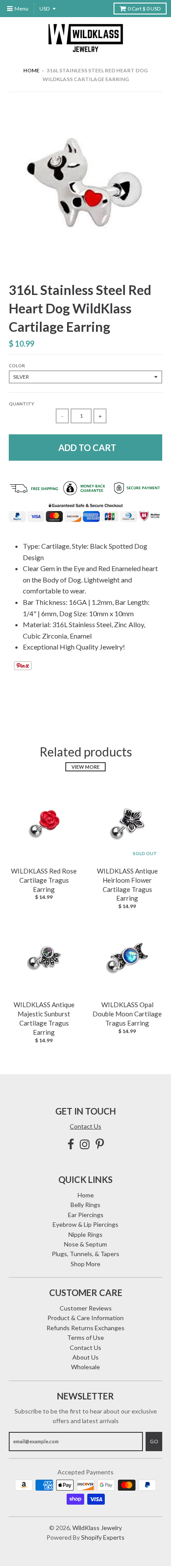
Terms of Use (85, 1337)
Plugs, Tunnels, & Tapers (85, 1253)
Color (17, 365)
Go (154, 1441)
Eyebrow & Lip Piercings (85, 1224)
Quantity (21, 403)
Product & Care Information (85, 1317)
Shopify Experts (103, 1537)
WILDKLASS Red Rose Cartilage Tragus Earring (44, 880)
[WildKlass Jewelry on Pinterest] (100, 1144)
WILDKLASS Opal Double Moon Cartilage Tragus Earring (127, 1014)
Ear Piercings (85, 1214)
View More (85, 767)
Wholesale (85, 1367)
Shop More (85, 1264)
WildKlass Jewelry (97, 1527)
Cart (144, 8)
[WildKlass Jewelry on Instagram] (85, 1144)
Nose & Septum (85, 1244)
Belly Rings (85, 1204)
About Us (85, 1357)
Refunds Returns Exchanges (85, 1328)
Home (31, 70)
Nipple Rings (85, 1234)
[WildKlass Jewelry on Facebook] (71, 1144)
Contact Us (85, 1126)
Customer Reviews (86, 1308)
